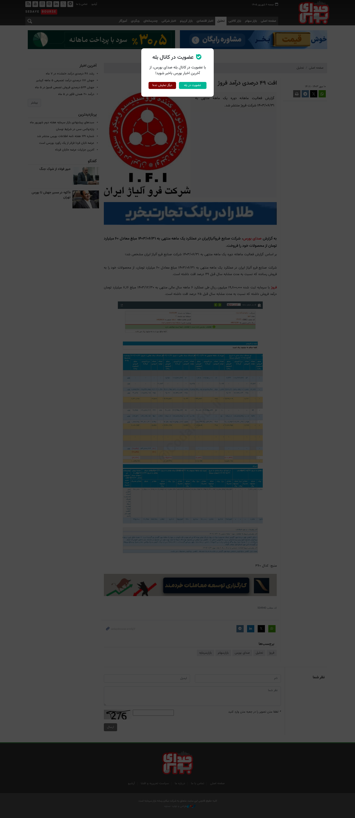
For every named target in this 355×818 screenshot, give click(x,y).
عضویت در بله (192, 85)
